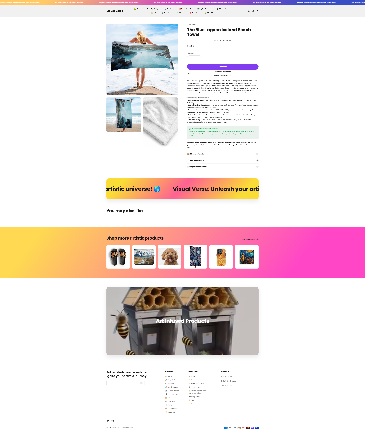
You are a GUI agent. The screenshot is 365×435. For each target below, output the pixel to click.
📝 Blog (191, 400)
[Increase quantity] (199, 58)
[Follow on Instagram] (112, 420)
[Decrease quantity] (190, 58)
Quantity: (190, 53)
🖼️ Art (153, 13)
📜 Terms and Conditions (198, 383)
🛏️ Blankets (169, 9)
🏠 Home (191, 376)
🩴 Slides (180, 13)
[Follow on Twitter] (107, 420)
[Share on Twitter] (223, 40)
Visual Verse (191, 25)
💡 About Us (209, 13)
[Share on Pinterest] (227, 40)
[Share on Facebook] (220, 40)
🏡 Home (137, 9)
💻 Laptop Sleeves (204, 9)
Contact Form (226, 376)
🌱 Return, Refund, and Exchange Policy (197, 392)
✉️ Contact (192, 404)
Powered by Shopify (127, 428)
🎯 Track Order (195, 13)
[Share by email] (230, 40)
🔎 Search (192, 380)
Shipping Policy (194, 397)
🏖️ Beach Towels (185, 9)
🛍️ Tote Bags (166, 13)
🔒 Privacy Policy (194, 387)
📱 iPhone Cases (223, 9)
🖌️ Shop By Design (152, 9)
